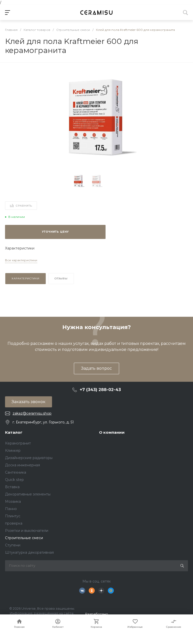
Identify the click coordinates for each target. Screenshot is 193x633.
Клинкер (13, 450)
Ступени (12, 545)
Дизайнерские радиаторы (29, 458)
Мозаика (13, 501)
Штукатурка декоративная (29, 552)
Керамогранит (18, 443)
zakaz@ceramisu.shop (32, 413)
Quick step (14, 479)
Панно (11, 509)
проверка (13, 523)
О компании (112, 432)
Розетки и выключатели (26, 530)
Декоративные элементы (28, 494)
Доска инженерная (22, 465)
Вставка (12, 487)
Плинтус (12, 516)
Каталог (13, 432)
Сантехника (15, 472)
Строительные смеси (24, 538)
